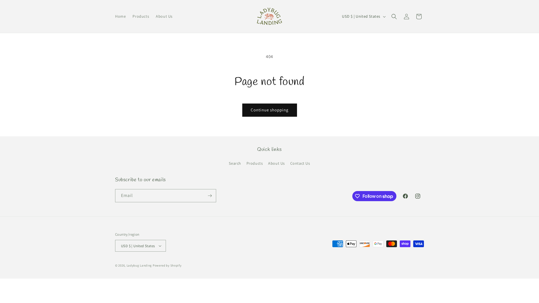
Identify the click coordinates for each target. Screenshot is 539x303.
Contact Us (300, 163)
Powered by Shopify (167, 265)
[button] (394, 16)
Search (235, 163)
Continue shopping (270, 110)
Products (254, 163)
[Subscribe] (210, 195)
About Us (276, 163)
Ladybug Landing (139, 265)
